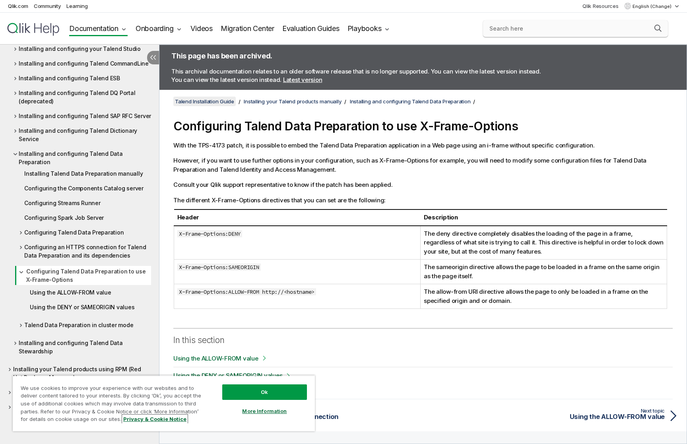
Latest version (302, 79)
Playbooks (364, 28)
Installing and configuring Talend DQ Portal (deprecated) (77, 97)
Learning (76, 6)
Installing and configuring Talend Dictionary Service (78, 134)
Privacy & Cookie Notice (154, 419)
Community (47, 6)
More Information (264, 411)
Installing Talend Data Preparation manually (83, 173)
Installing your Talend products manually (293, 101)
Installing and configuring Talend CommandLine (84, 63)
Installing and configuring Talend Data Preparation (71, 157)
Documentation (93, 28)
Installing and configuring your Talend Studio (80, 48)
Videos (201, 28)
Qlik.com (18, 6)
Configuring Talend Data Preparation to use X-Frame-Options (86, 275)
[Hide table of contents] (153, 57)
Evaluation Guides (311, 28)
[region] (164, 403)
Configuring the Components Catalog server (84, 188)
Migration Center (247, 28)
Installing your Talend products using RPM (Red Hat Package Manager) (77, 373)
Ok (264, 392)
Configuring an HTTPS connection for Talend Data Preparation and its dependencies (85, 251)
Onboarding (155, 28)
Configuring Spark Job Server (64, 217)
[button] (658, 28)
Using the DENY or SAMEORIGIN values (82, 307)
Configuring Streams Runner (62, 203)
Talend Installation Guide (204, 101)
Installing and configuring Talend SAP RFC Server (85, 115)
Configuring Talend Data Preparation (74, 232)
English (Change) (653, 6)
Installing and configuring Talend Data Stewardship (71, 347)
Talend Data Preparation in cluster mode (78, 325)
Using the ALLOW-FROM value (70, 292)
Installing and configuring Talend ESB (69, 78)
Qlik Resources (600, 6)
